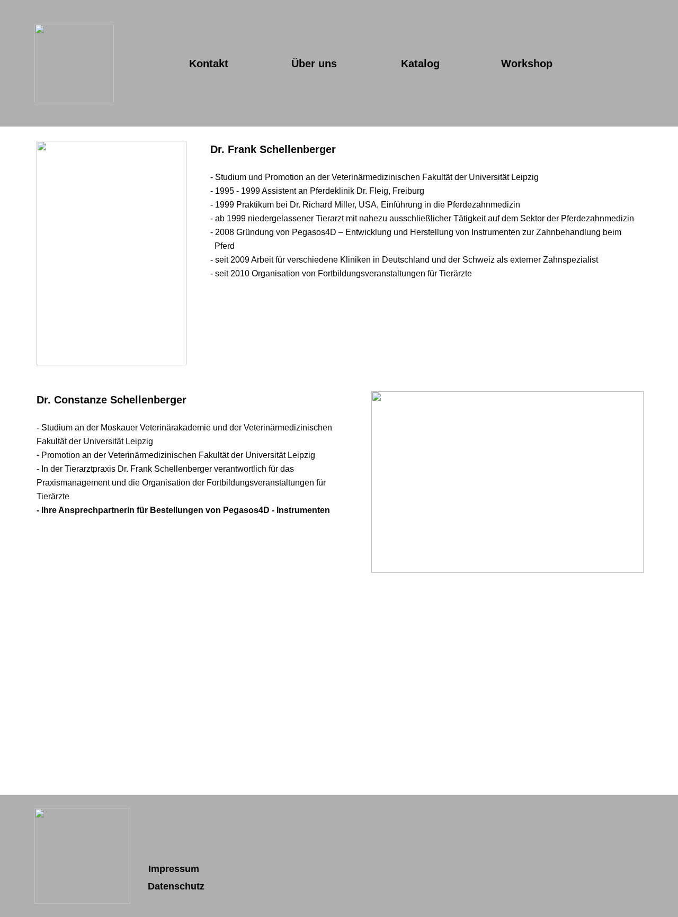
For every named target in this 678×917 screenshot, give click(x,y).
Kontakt (208, 63)
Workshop (526, 63)
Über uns (314, 63)
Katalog (420, 63)
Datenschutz (176, 886)
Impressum (173, 869)
